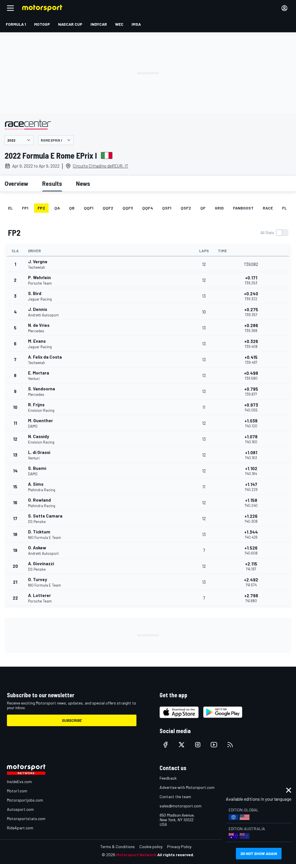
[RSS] (230, 744)
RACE (268, 207)
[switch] (274, 233)
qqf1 (88, 207)
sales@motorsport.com (180, 805)
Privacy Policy (179, 846)
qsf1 (166, 207)
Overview (16, 183)
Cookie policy (150, 846)
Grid (219, 207)
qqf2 (108, 207)
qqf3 (128, 207)
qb (72, 207)
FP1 (25, 207)
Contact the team (175, 796)
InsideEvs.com (19, 781)
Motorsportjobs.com (25, 800)
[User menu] (284, 8)
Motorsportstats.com (26, 818)
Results (52, 183)
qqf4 (147, 207)
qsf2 (186, 207)
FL (284, 207)
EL (10, 207)
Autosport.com (20, 809)
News (83, 183)
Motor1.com (17, 790)
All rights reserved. (175, 854)
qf (203, 207)
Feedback (168, 778)
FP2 (41, 207)
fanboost (243, 207)
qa (57, 207)
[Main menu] (10, 8)
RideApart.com (20, 827)
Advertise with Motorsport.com (187, 787)
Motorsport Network (136, 854)
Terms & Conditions (117, 846)
